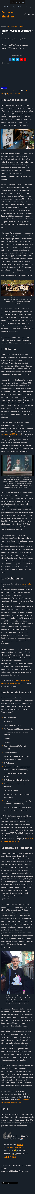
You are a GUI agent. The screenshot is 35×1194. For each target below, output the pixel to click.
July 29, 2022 (10, 1157)
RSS (5, 7)
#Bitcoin (20, 1144)
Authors (9, 7)
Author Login (28, 7)
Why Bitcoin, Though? (13, 94)
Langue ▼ (4, 88)
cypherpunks (26, 584)
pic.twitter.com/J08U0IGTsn (14, 1147)
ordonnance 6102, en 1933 (11, 434)
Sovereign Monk (12, 39)
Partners (20, 7)
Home (4, 26)
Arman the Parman (12, 91)
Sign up (15, 7)
